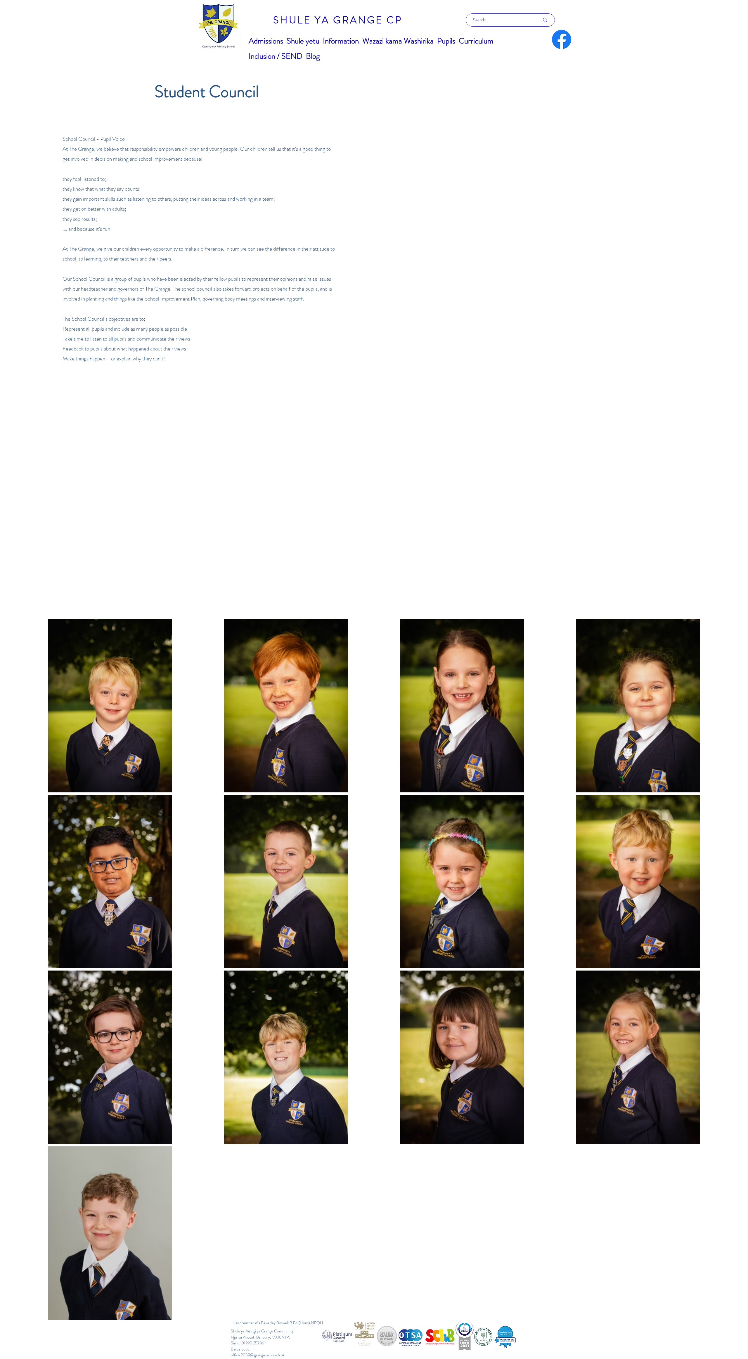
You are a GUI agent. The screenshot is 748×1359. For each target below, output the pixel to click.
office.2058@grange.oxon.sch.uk (258, 1355)
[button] (266, 40)
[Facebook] (561, 39)
